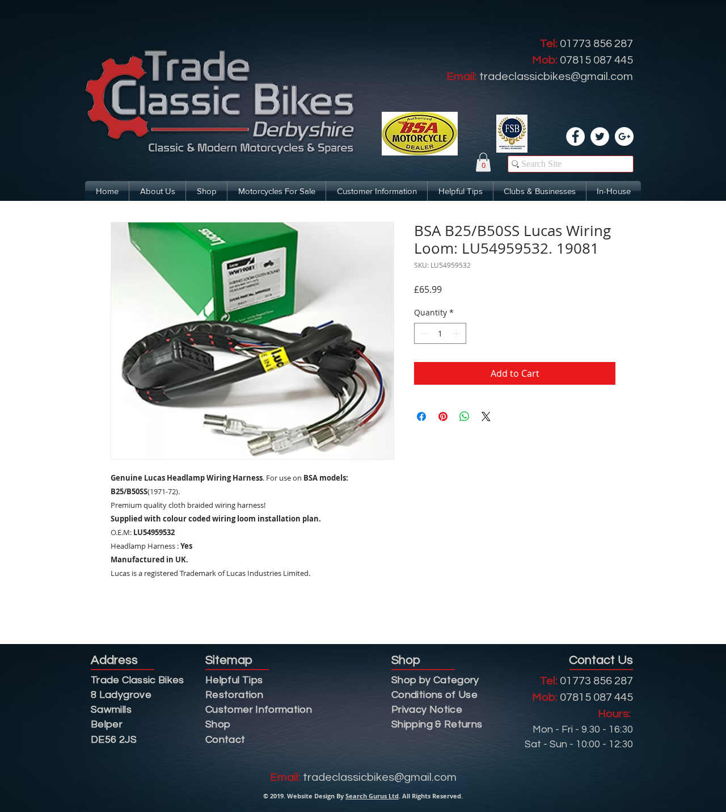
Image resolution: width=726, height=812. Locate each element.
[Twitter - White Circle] (599, 136)
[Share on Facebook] (421, 416)
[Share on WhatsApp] (464, 416)
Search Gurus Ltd (372, 796)
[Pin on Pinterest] (443, 416)
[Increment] (457, 333)
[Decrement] (423, 333)
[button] (483, 162)
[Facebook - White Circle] (575, 136)
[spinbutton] (440, 333)
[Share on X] (486, 416)
